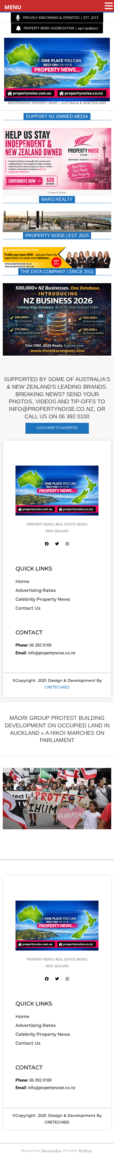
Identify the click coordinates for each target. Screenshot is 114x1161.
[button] (109, 6)
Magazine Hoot (51, 1150)
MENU (12, 7)
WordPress (85, 1150)
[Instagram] (67, 544)
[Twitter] (57, 544)
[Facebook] (47, 544)
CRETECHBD (57, 687)
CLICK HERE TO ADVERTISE (57, 427)
